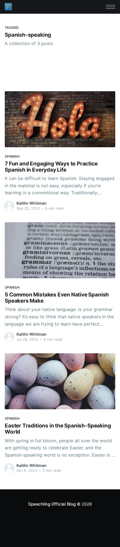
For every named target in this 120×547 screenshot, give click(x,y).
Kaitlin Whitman (31, 203)
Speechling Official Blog (52, 504)
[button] (110, 6)
